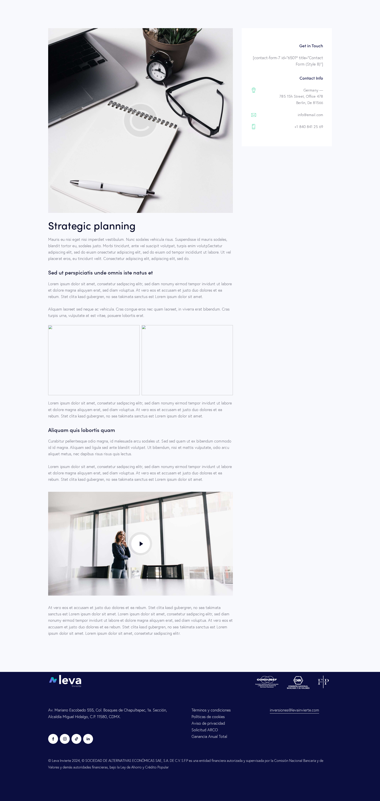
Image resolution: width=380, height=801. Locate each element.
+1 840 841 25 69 (308, 126)
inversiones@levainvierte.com (294, 710)
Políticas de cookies (208, 716)
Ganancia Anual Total (209, 736)
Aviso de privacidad (208, 723)
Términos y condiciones (211, 710)
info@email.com (310, 114)
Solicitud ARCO (205, 729)
